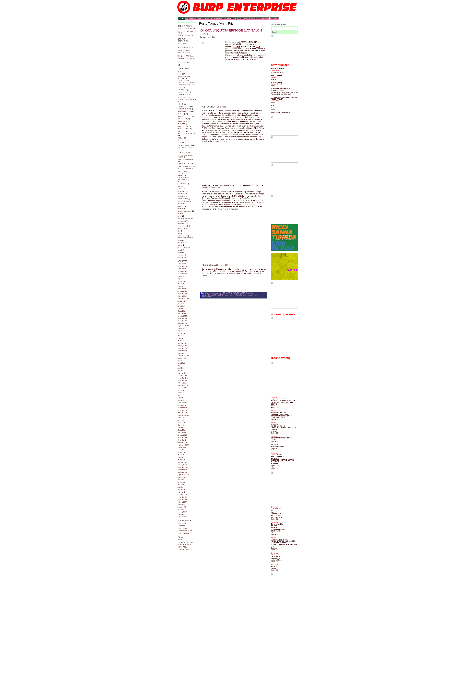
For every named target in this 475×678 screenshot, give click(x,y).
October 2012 (182, 353)
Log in (180, 539)
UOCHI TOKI (182, 171)
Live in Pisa (275, 101)
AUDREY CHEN (208, 107)
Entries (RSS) (182, 547)
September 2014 (183, 298)
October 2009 (182, 442)
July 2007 (181, 509)
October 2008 (182, 472)
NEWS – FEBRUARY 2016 (187, 35)
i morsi (180, 240)
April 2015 (181, 286)
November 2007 (183, 499)
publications (182, 236)
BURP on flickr (182, 528)
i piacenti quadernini (184, 211)
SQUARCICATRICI (184, 164)
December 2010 (183, 408)
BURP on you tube (184, 533)
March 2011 (181, 400)
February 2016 (182, 269)
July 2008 (181, 480)
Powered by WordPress (185, 542)
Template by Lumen (184, 544)
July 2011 (181, 390)
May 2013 (181, 336)
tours (179, 250)
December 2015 (183, 274)
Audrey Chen (246, 46)
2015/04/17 (275, 436)
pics (179, 231)
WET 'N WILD (182, 184)
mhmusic (181, 243)
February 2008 (182, 492)
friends (180, 204)
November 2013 (183, 321)
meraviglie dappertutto (185, 218)
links (179, 216)
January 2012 (182, 375)
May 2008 (181, 485)
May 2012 (181, 365)
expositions (181, 196)
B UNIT (180, 87)
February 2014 (182, 313)
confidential (181, 191)
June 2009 (181, 452)
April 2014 (181, 308)
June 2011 (181, 393)
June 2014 (181, 306)
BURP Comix (182, 523)
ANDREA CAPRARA (184, 85)
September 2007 (183, 504)
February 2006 (182, 517)
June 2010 (181, 423)
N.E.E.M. (180, 138)
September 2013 (183, 326)
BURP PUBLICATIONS (208, 19)
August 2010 (182, 418)
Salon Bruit (253, 51)
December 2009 (183, 437)
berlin (179, 74)
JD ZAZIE (181, 114)
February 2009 (182, 462)
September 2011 (183, 385)
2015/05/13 (275, 538)
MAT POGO (181, 131)
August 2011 (182, 388)
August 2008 (182, 477)
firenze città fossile (184, 201)
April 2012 (181, 368)
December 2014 (183, 294)
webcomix (181, 255)
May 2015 (181, 284)
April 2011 (181, 398)
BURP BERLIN (183, 92)
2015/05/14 (275, 553)
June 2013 (181, 333)
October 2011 (182, 383)
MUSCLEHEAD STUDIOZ (186, 134)
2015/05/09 (275, 522)
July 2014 (181, 303)
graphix (180, 206)
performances (182, 226)
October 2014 (182, 296)
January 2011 (182, 405)
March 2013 (182, 341)
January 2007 (182, 512)
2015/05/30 (275, 565)
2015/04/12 (275, 423)
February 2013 (182, 343)
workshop (181, 257)
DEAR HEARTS (183, 97)
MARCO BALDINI (183, 129)
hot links (180, 209)
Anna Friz (208, 293)
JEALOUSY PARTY (184, 116)
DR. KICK (181, 104)
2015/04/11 (274, 411)
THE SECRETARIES (184, 169)
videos (180, 252)
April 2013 (181, 338)
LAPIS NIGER (182, 121)
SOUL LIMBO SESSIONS (186, 159)
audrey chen (217, 293)
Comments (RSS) (183, 550)
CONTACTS (274, 19)
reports (180, 245)
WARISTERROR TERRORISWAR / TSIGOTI (186, 178)
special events (182, 247)
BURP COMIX (222, 19)
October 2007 (182, 502)
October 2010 (182, 413)
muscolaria (181, 221)
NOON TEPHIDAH (184, 50)
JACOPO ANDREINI (184, 111)
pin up (180, 233)
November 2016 (183, 266)
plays (290, 89)
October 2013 (182, 323)
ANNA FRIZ (207, 186)
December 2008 (183, 467)
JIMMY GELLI (182, 119)
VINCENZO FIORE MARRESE (184, 174)
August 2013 (182, 328)
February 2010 (182, 433)
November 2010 (183, 410)
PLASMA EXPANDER (185, 145)
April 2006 (181, 514)
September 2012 (183, 356)
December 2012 (183, 348)
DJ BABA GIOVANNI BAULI (187, 100)
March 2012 (182, 370)
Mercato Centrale (277, 84)
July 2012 (181, 360)
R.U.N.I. (180, 150)
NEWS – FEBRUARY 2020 (187, 29)
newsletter (181, 223)
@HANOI (181, 78)
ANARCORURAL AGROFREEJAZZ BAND (186, 81)
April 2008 (181, 487)
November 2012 (183, 351)
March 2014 (182, 311)
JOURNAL (195, 19)
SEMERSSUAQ (183, 153)
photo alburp (182, 228)
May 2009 (181, 455)
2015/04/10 (275, 397)
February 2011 (182, 403)
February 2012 (182, 373)
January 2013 (182, 346)
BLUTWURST (182, 90)
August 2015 (182, 276)
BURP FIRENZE (183, 95)
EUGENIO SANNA (184, 109)
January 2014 (182, 316)
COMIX (180, 189)
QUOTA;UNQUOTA (238, 293)
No (272, 107)
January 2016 (182, 271)
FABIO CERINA (183, 199)
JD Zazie (236, 46)
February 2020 (182, 264)
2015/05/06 (275, 507)
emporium (181, 194)
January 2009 (182, 465)
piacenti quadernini (236, 19)
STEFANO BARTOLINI (185, 166)
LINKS (266, 19)
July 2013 (181, 331)
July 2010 (181, 420)
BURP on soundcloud (185, 531)
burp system (182, 76)
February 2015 (182, 289)
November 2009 (183, 440)
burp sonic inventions (185, 238)
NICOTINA (181, 140)
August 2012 (182, 358)
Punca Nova (275, 71)
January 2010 (182, 435)
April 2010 (181, 427)
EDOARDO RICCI (184, 106)
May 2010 (181, 425)
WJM (179, 186)
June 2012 (181, 363)
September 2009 (183, 445)
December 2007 (183, 497)
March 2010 (182, 430)
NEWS (188, 19)
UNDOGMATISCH (184, 53)
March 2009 (182, 460)
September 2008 (183, 475)
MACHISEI (181, 124)
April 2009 (181, 457)
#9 (289, 112)
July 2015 (181, 279)
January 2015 (182, 291)
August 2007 (182, 507)
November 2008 (183, 470)
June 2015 (181, 281)
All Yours (274, 77)
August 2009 (182, 447)
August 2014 (182, 301)
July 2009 (181, 450)
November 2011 (183, 380)
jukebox (180, 213)
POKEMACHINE (183, 148)
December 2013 (183, 318)
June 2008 (181, 482)
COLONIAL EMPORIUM (254, 19)
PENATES (181, 143)
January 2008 (182, 494)
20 (178, 71)
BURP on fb (181, 526)
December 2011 (183, 378)
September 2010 (183, 415)
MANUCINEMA (183, 126)
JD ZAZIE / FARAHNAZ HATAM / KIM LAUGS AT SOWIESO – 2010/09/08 (186, 57)
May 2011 (181, 395)
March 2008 (182, 489)
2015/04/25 (275, 453)
